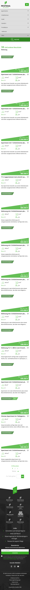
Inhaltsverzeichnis (15, 578)
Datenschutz (15, 582)
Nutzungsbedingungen (15, 580)
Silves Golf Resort (15, 534)
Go (23, 476)
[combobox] (15, 11)
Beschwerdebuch (15, 584)
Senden (15, 553)
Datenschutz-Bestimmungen (9, 558)
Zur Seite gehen (11, 476)
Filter (2, 35)
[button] (28, 74)
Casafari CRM (18, 587)
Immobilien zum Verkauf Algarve (15, 531)
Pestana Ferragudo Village (15, 541)
